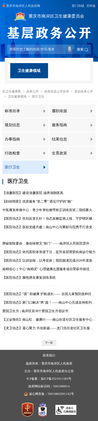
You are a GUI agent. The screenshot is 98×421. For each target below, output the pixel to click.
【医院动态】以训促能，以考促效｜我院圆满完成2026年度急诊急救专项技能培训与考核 (49, 260)
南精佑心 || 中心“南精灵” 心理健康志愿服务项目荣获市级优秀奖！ (49, 269)
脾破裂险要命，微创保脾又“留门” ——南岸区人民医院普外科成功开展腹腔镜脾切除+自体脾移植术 (49, 243)
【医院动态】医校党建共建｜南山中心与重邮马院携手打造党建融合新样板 (49, 227)
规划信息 (12, 125)
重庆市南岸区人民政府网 (23, 6)
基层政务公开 (83, 91)
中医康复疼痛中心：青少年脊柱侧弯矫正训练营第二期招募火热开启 (49, 210)
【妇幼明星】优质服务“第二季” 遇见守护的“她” (37, 201)
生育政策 (59, 153)
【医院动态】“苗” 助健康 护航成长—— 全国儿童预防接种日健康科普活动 (49, 294)
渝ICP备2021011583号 (56, 378)
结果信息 (59, 139)
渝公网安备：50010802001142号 (51, 394)
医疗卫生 (38, 96)
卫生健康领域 (29, 71)
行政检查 (12, 153)
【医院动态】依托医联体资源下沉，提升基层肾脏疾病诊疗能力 (49, 252)
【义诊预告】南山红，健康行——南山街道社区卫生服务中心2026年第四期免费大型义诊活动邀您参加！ (49, 319)
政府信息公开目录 (56, 91)
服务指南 (59, 125)
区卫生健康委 (11, 91)
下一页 (49, 342)
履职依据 (59, 111)
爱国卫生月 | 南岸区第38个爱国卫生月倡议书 (35, 311)
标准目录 (12, 111)
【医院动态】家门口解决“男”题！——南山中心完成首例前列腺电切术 (49, 302)
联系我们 (49, 355)
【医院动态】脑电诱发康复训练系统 (29, 277)
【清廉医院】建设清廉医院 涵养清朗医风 (32, 193)
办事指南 (12, 139)
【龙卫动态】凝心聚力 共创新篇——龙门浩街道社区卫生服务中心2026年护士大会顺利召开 (49, 328)
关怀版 (91, 6)
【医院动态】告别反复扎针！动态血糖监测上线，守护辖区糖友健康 (49, 218)
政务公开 (32, 91)
